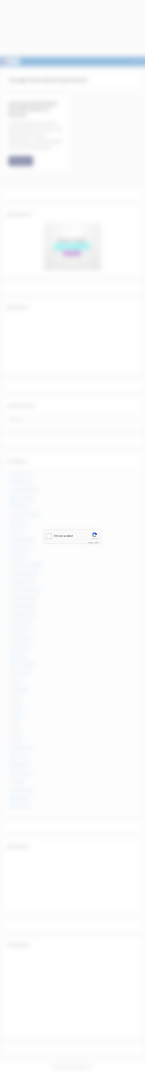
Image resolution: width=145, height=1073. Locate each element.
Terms (96, 543)
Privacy (91, 543)
